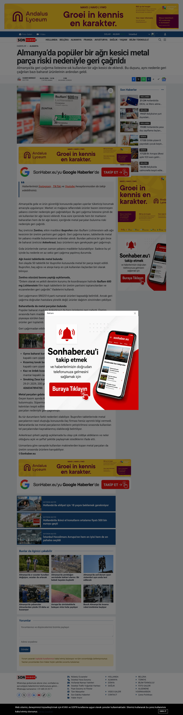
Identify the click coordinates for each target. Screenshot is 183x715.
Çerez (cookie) (45, 711)
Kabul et (163, 711)
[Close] (135, 313)
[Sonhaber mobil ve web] (92, 362)
